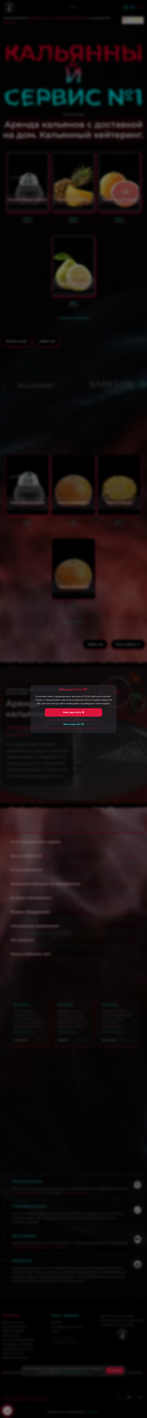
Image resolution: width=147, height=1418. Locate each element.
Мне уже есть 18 (73, 712)
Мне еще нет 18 (73, 724)
